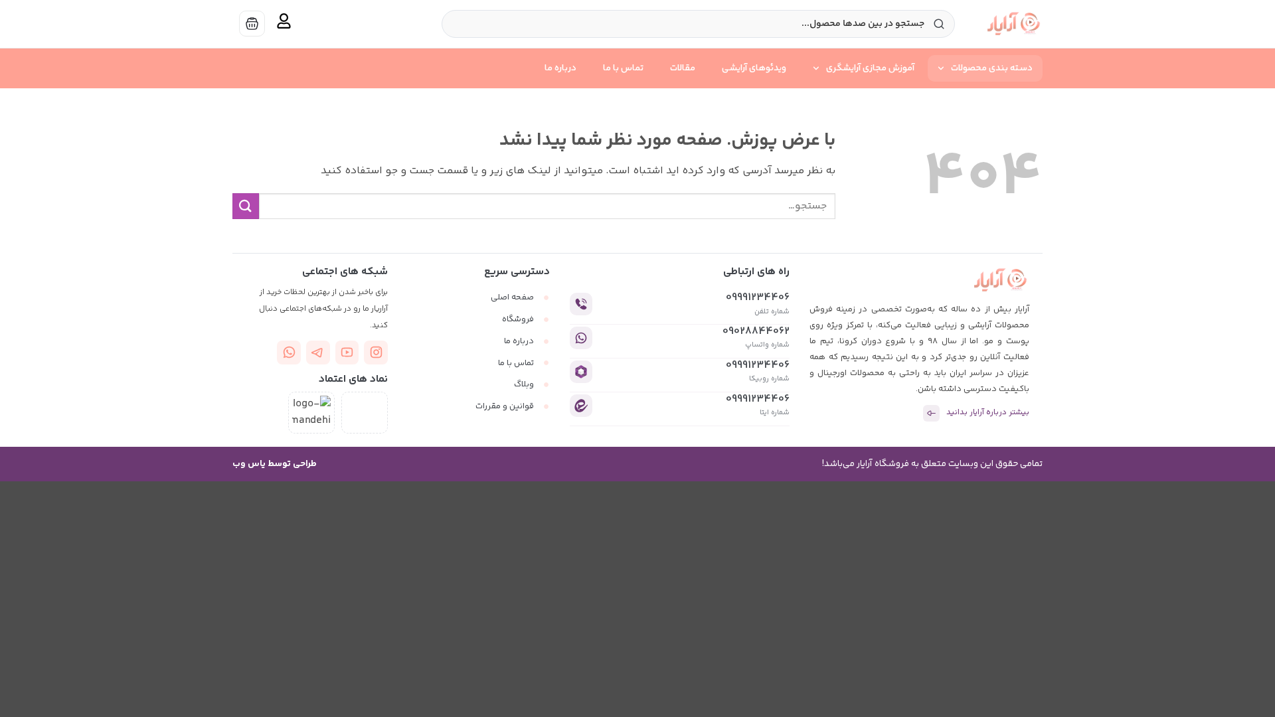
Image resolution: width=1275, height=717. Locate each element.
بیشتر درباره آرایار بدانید (987, 412)
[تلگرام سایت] (318, 352)
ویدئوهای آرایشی (754, 68)
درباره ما (560, 68)
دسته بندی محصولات (992, 68)
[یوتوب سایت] (347, 352)
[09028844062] (581, 338)
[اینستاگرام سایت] (376, 352)
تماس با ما (623, 68)
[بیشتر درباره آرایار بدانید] (931, 413)
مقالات (682, 68)
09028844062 (756, 331)
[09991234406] (581, 304)
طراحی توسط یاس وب (274, 464)
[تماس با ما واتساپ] (289, 352)
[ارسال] (245, 206)
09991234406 (758, 297)
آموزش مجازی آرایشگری (870, 68)
